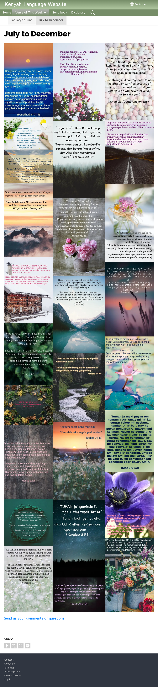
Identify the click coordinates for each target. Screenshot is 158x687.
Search (93, 12)
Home (7, 12)
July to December (51, 20)
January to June (22, 20)
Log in (7, 679)
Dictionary (78, 12)
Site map (9, 668)
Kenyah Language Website (35, 4)
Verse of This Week (29, 12)
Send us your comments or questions (34, 618)
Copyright (9, 664)
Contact (8, 660)
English (138, 5)
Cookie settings (13, 676)
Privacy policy (12, 672)
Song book (59, 12)
